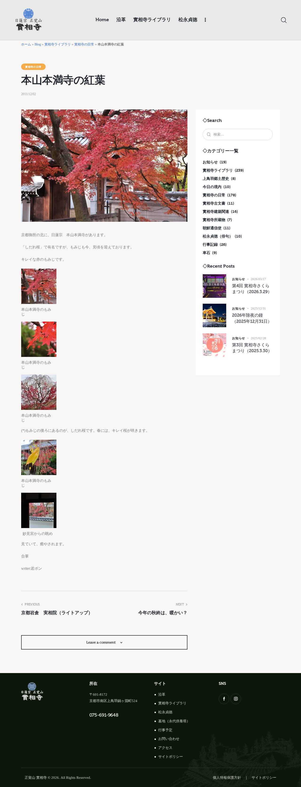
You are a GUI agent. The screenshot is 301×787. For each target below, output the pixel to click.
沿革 (161, 694)
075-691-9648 (103, 715)
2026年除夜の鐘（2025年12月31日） (252, 318)
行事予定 (165, 730)
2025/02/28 (258, 338)
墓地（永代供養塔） (174, 721)
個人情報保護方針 (227, 777)
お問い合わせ (168, 739)
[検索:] (238, 134)
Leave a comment (101, 642)
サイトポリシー (170, 757)
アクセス (165, 748)
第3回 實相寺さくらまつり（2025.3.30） (252, 348)
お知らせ (238, 279)
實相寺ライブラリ (57, 44)
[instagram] (235, 699)
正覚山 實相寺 (36, 777)
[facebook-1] (224, 699)
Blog (38, 44)
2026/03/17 (258, 279)
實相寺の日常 (84, 44)
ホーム (26, 44)
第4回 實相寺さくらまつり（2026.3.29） (252, 289)
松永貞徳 (165, 712)
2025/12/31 (258, 308)
